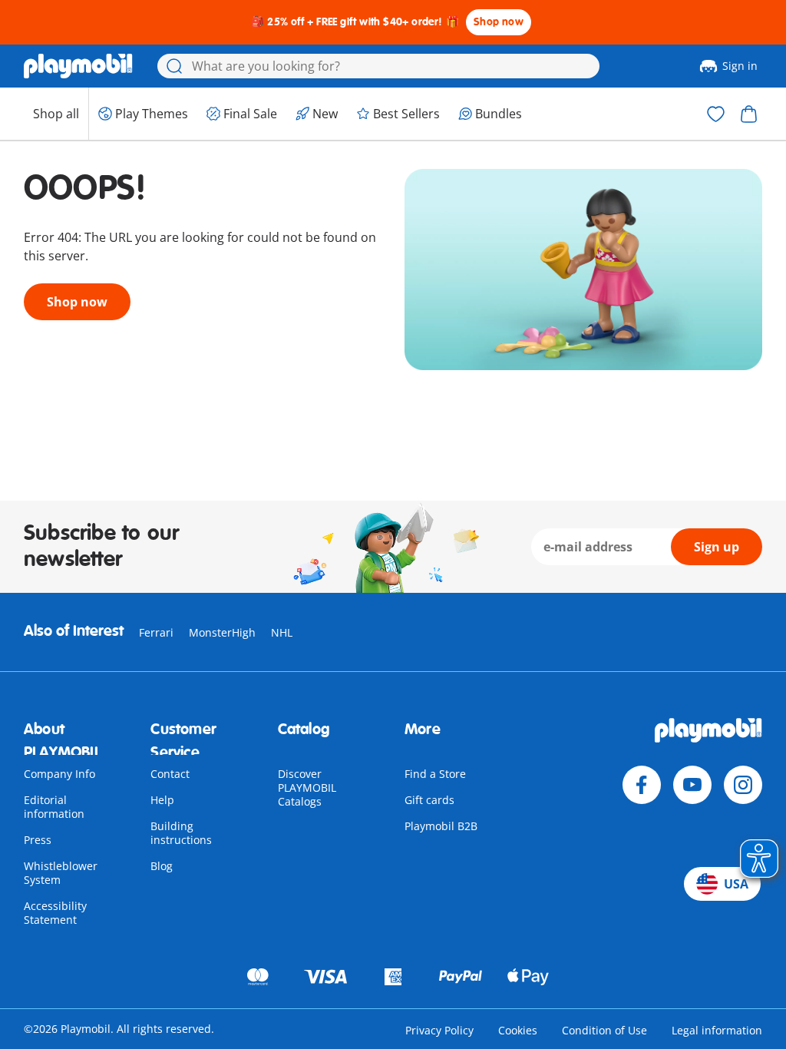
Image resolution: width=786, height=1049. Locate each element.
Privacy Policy (439, 1030)
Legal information (717, 1030)
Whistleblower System (60, 873)
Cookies (517, 1030)
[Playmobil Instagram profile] (743, 785)
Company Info (59, 773)
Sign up (716, 546)
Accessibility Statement (55, 912)
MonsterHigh (222, 632)
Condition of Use (604, 1030)
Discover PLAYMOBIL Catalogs (307, 787)
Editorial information (54, 807)
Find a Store (435, 773)
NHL (281, 632)
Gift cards (429, 800)
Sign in (740, 65)
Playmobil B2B (441, 826)
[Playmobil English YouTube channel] (692, 785)
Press (37, 839)
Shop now (498, 21)
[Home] (78, 66)
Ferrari (156, 632)
